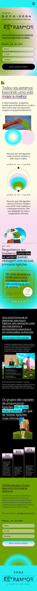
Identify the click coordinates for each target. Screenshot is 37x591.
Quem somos (18, 299)
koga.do (31, 513)
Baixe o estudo (18, 316)
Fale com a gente (18, 308)
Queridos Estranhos (18, 283)
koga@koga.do (22, 513)
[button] (10, 301)
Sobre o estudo (18, 291)
